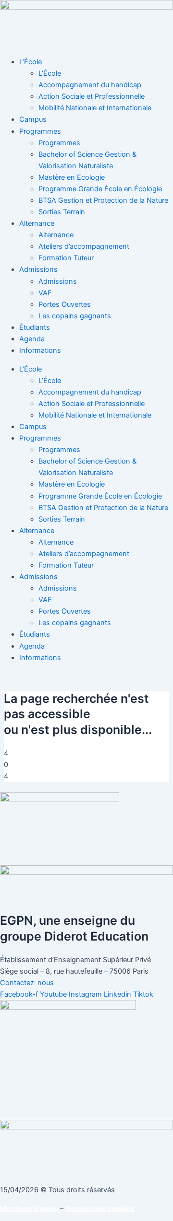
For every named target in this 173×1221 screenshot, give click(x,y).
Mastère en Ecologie (71, 177)
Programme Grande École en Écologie (100, 189)
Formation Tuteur (66, 258)
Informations (40, 350)
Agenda (32, 339)
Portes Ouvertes (64, 304)
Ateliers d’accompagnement (83, 246)
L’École (30, 62)
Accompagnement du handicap (89, 85)
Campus (33, 119)
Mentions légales (29, 1208)
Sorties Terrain (61, 212)
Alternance (36, 223)
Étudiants (34, 327)
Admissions (38, 269)
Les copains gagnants (74, 316)
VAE (45, 293)
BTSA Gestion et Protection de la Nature (103, 200)
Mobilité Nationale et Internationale (94, 108)
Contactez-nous (27, 982)
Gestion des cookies (100, 1208)
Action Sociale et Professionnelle (91, 96)
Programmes (40, 131)
